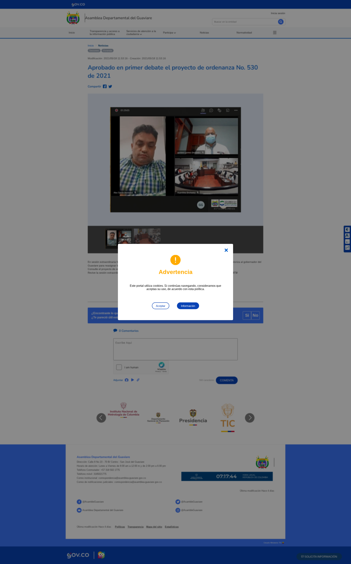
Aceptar (160, 305)
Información (188, 305)
